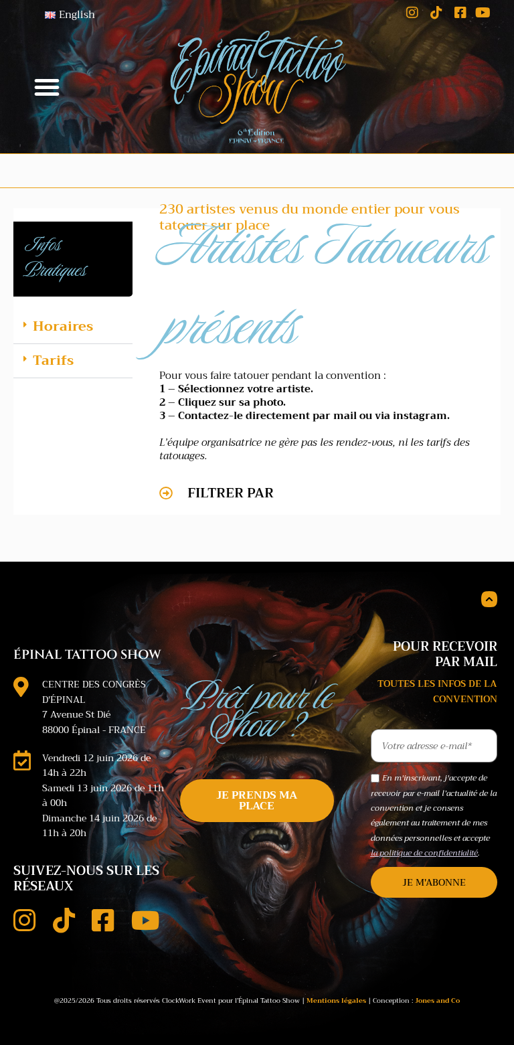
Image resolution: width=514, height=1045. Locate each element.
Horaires (63, 326)
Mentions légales (336, 1000)
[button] (47, 87)
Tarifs (53, 360)
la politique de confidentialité (424, 853)
